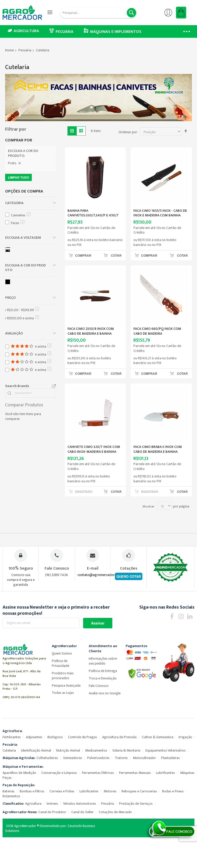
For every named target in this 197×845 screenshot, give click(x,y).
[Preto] (8, 282)
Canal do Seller (82, 812)
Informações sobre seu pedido (103, 661)
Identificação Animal (36, 750)
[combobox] (98, 12)
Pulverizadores (98, 758)
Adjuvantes (34, 737)
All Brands (54, 386)
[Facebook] (172, 616)
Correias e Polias (62, 791)
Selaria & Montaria (126, 750)
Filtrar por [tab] (15, 129)
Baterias (9, 791)
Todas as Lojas (63, 693)
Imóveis (52, 803)
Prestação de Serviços (136, 803)
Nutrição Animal (68, 750)
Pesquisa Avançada (66, 685)
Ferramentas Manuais (135, 773)
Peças (7, 778)
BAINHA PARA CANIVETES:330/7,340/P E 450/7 (93, 213)
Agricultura (33, 803)
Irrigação (185, 737)
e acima (23, 318)
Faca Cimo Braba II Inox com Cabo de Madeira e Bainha (157, 449)
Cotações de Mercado (115, 812)
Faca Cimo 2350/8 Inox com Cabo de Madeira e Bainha (90, 331)
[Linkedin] (190, 616)
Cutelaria (9, 750)
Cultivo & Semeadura (157, 737)
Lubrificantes (165, 773)
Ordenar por (128, 132)
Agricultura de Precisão (119, 737)
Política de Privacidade (60, 663)
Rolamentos (11, 796)
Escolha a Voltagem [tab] (23, 237)
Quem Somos (62, 653)
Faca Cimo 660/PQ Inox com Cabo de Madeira (157, 331)
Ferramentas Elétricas (98, 773)
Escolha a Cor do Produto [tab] (25, 267)
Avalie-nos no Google (105, 693)
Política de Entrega (103, 671)
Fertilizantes (12, 737)
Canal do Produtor (52, 812)
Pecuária (24, 50)
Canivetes (20, 215)
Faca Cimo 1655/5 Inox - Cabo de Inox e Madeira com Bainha (160, 213)
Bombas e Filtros (32, 791)
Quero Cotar (128, 576)
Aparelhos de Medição (19, 773)
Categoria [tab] (14, 203)
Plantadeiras (170, 758)
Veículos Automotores (79, 803)
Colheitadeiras (47, 758)
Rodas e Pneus (173, 791)
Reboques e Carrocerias (139, 791)
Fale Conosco (99, 686)
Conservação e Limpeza (59, 773)
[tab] (30, 154)
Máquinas (187, 773)
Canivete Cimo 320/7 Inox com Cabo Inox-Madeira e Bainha (93, 449)
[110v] (8, 250)
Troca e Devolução (103, 678)
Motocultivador (144, 758)
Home (9, 50)
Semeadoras (72, 758)
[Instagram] (181, 616)
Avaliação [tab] (14, 333)
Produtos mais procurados (63, 675)
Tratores (121, 758)
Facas (17, 223)
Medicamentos (96, 750)
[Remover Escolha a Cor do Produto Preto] (19, 163)
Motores (110, 791)
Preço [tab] (10, 297)
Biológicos (55, 737)
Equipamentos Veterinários (165, 750)
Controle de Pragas (82, 737)
